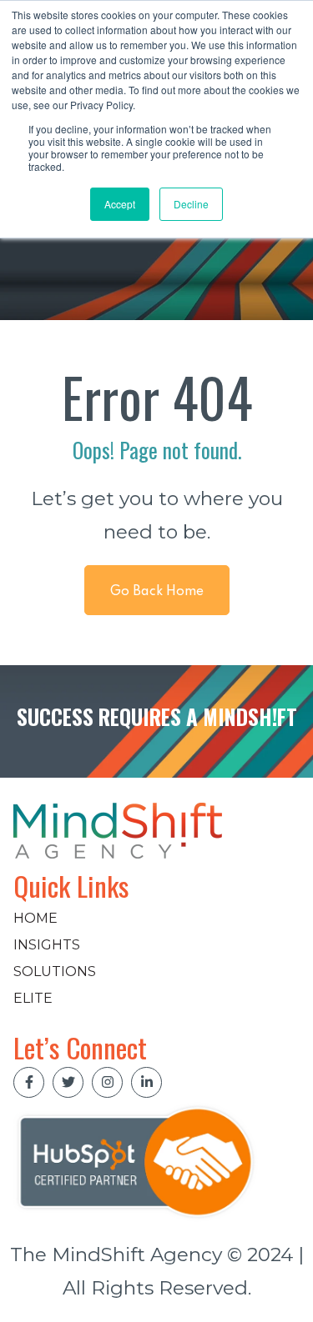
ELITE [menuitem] (33, 998)
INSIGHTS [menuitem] (46, 945)
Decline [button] (191, 204)
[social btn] (28, 1082)
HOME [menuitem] (35, 918)
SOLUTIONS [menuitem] (54, 971)
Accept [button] (119, 204)
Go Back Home (157, 591)
